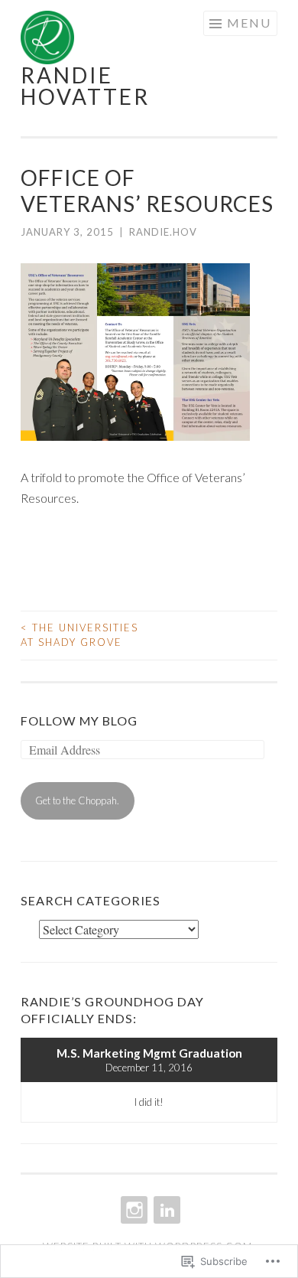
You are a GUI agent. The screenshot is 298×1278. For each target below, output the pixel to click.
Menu (249, 22)
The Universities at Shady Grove (79, 635)
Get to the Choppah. (77, 800)
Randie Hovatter (85, 85)
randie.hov (163, 232)
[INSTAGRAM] (132, 1210)
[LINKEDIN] (165, 1210)
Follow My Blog (79, 720)
